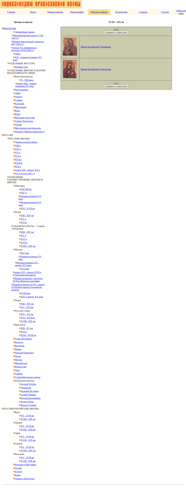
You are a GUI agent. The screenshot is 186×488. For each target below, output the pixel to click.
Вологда (19, 342)
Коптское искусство (25, 117)
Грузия (18, 124)
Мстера (18, 359)
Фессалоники (21, 89)
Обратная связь (181, 12)
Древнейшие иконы (25, 32)
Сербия (18, 100)
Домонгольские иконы (26, 142)
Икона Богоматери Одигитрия (96, 69)
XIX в (18, 166)
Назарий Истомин (30, 391)
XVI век (25, 269)
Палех (18, 356)
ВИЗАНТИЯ (9, 28)
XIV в (18, 149)
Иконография (77, 12)
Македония (20, 107)
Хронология (121, 12)
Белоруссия (20, 366)
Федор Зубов (27, 401)
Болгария (19, 103)
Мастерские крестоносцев (28, 128)
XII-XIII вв (26, 189)
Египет (18, 471)
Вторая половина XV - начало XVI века (27, 264)
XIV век (25, 253)
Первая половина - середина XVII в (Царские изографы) (28, 279)
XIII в (18, 54)
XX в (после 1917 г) (25, 173)
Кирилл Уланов (28, 405)
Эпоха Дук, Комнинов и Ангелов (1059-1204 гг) (24, 49)
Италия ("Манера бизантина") (30, 131)
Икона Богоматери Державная (96, 47)
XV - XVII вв (27, 415)
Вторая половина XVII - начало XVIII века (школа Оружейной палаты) (27, 287)
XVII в (18, 159)
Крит (17, 110)
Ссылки (165, 12)
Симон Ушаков (28, 394)
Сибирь (19, 373)
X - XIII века (27, 80)
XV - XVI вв (27, 307)
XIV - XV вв (27, 314)
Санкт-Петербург (23, 339)
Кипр (17, 114)
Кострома (19, 346)
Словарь (143, 12)
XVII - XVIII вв (28, 335)
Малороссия (21, 363)
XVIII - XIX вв (28, 246)
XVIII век (25, 293)
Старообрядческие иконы (27, 377)
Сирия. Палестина (24, 121)
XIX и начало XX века (32, 297)
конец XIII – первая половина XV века (25, 84)
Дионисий (26, 387)
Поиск (33, 12)
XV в (17, 152)
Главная (11, 12)
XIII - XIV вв (27, 215)
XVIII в (18, 163)
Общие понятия (55, 12)
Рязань (18, 349)
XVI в (18, 156)
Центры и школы (99, 12)
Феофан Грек (21, 67)
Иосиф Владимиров (31, 398)
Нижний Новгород (24, 353)
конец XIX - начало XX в (27, 170)
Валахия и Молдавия (25, 464)
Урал (17, 370)
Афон (17, 93)
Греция (18, 96)
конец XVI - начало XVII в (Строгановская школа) (27, 273)
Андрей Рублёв (28, 384)
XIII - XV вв (27, 328)
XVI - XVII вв (28, 208)
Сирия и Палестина (24, 478)
